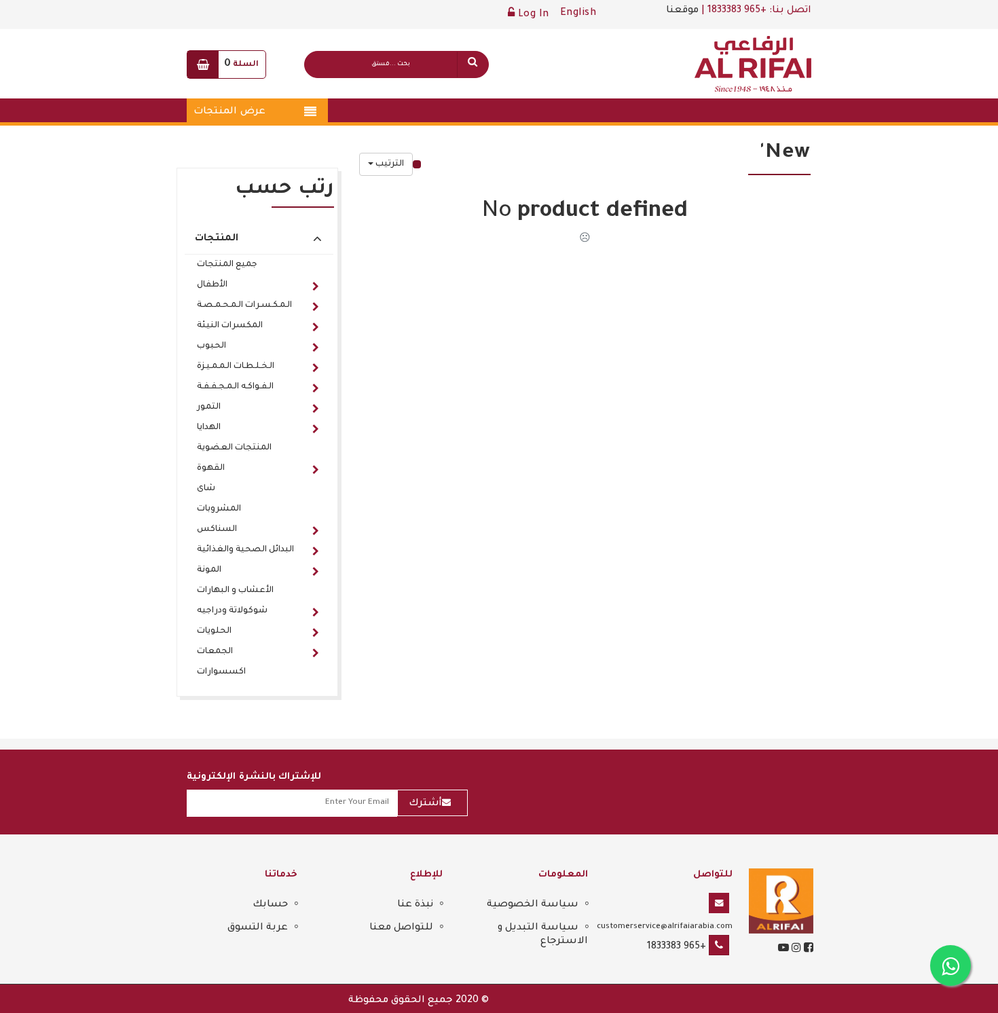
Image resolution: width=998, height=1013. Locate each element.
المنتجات (216, 239)
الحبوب (211, 346)
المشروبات (219, 509)
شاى (206, 489)
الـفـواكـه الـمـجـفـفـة (235, 387)
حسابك (270, 905)
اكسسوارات (221, 672)
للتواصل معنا (401, 928)
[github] (795, 949)
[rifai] (781, 902)
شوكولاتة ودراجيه (232, 611)
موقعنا (682, 10)
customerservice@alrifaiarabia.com (665, 927)
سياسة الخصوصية (532, 905)
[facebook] (807, 949)
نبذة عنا (415, 905)
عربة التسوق (257, 928)
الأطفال (212, 285)
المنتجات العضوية (234, 448)
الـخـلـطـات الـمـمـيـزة (235, 366)
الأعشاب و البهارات (235, 590)
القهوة (211, 468)
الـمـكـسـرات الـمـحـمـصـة (244, 305)
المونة (209, 570)
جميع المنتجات (227, 265)
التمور (209, 407)
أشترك (425, 803)
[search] (472, 64)
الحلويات (214, 631)
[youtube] (783, 949)
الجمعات (215, 652)
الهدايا (209, 427)
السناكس (217, 529)
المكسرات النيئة (230, 326)
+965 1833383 (676, 947)
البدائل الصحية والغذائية (245, 550)
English (578, 13)
